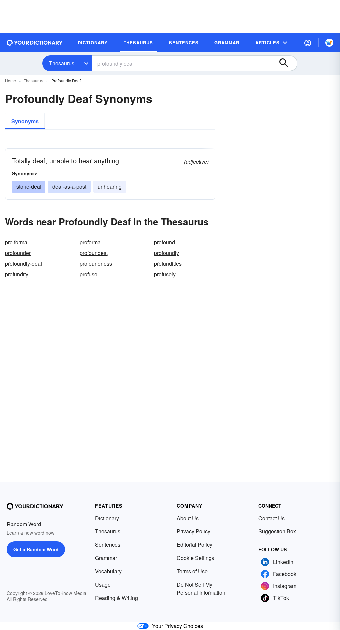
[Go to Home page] (35, 43)
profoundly (166, 253)
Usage (103, 584)
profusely (165, 274)
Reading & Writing (116, 598)
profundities (168, 263)
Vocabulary (108, 571)
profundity (16, 274)
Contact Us (271, 518)
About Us (188, 518)
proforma (90, 242)
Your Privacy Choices (177, 626)
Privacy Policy (193, 531)
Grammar (106, 558)
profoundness (96, 263)
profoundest (94, 253)
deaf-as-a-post (69, 186)
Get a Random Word (36, 549)
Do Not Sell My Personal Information (201, 588)
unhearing (110, 186)
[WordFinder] (329, 42)
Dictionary (107, 518)
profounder (18, 253)
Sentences (107, 544)
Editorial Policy (194, 544)
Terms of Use (192, 571)
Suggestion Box (277, 531)
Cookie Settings (195, 558)
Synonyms (25, 121)
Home (10, 80)
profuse (88, 274)
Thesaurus (61, 63)
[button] (308, 43)
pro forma (16, 242)
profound (164, 242)
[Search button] (287, 63)
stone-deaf (28, 186)
